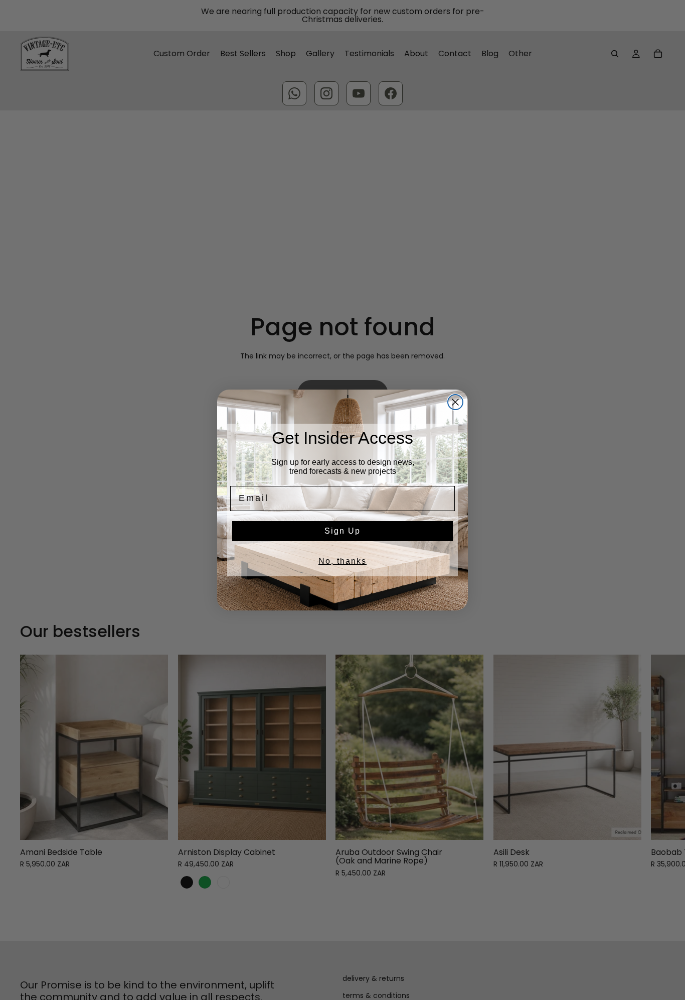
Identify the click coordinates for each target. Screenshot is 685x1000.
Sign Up (342, 531)
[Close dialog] (455, 402)
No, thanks (342, 561)
